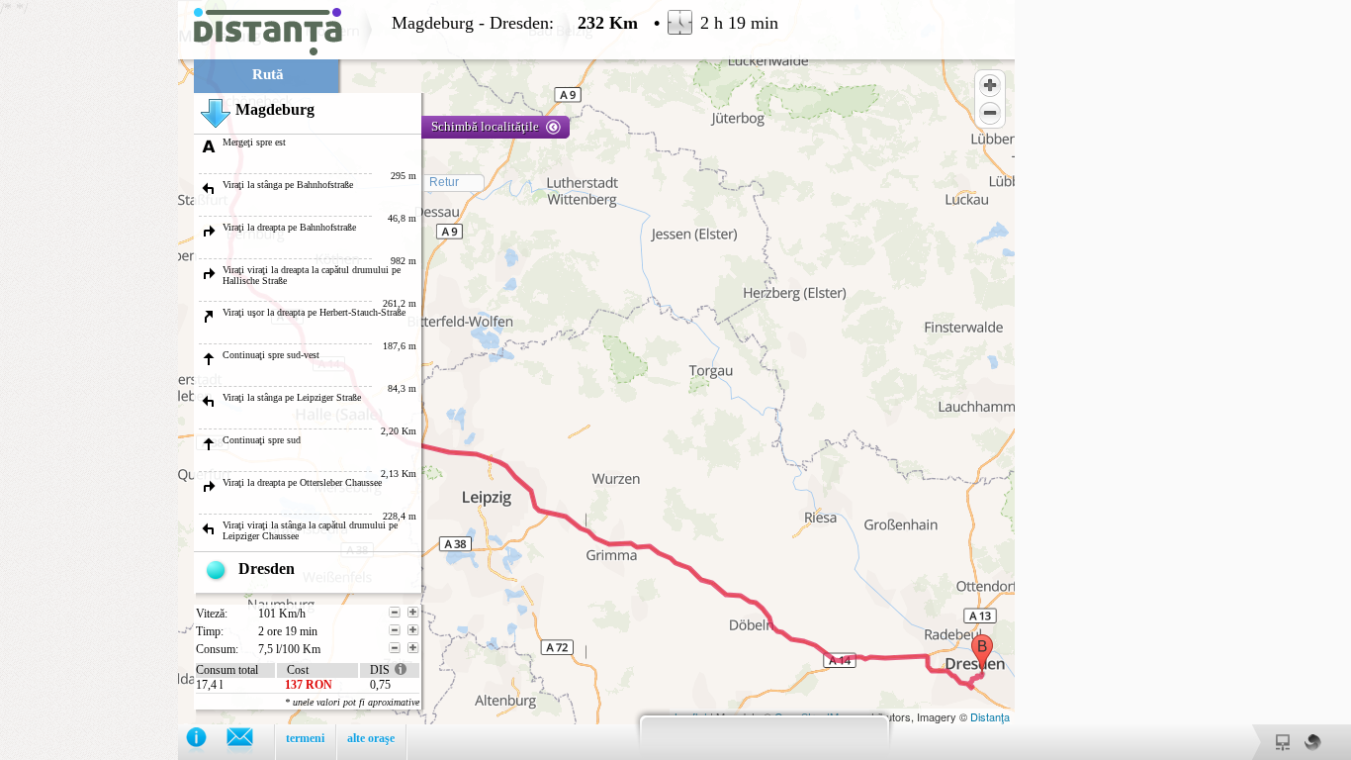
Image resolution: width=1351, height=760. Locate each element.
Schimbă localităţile (485, 126)
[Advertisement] (89, 297)
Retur (444, 182)
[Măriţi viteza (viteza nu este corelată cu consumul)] (413, 612)
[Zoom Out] (990, 113)
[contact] (249, 741)
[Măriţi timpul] (413, 630)
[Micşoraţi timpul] (395, 630)
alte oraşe (371, 738)
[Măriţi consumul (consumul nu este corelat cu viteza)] (413, 648)
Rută (268, 74)
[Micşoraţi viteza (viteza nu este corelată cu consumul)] (395, 612)
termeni (305, 738)
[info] (206, 741)
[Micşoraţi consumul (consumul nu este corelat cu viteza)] (395, 648)
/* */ (389, 380)
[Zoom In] (990, 85)
